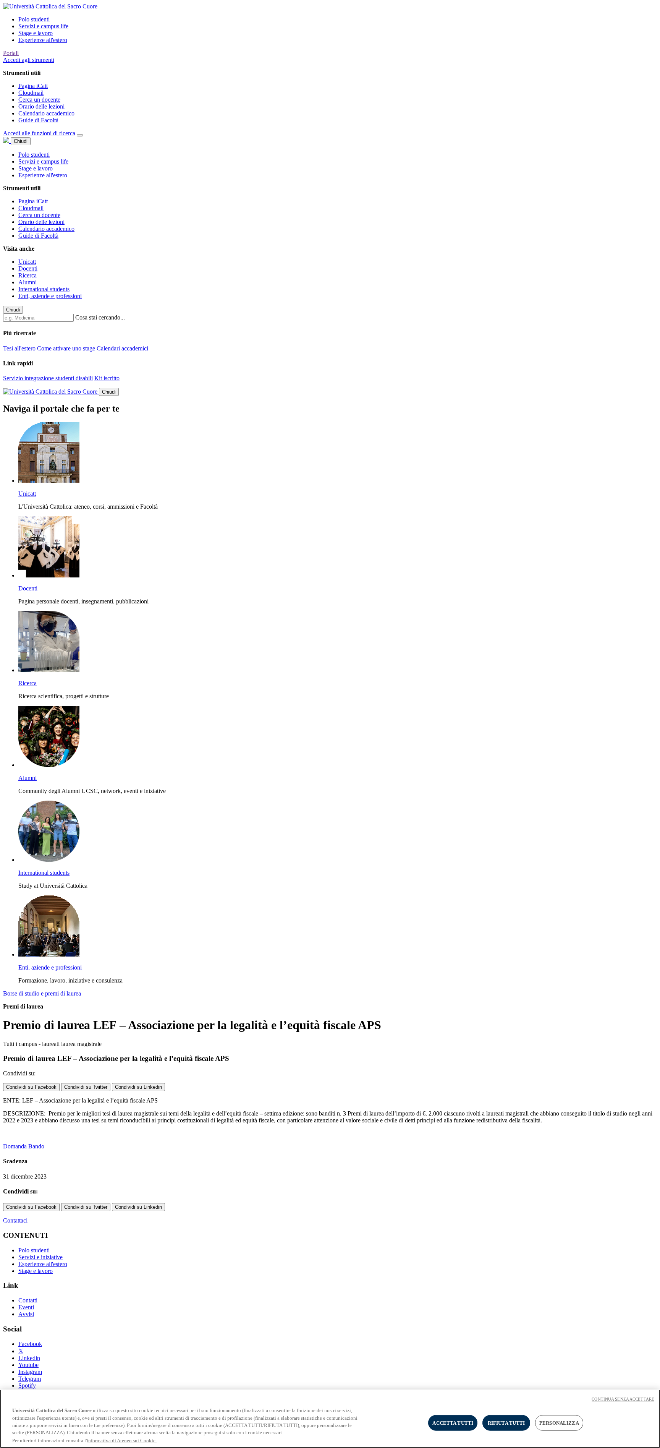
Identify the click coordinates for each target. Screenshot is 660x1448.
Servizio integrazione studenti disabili (48, 378)
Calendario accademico (46, 113)
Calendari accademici (122, 348)
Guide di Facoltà (38, 120)
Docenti (27, 268)
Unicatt (27, 261)
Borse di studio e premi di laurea (42, 993)
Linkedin (29, 1358)
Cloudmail (31, 92)
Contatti (27, 1300)
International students (44, 289)
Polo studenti (34, 19)
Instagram (30, 1372)
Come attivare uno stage (66, 348)
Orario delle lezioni (41, 106)
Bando (36, 1146)
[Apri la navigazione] (80, 135)
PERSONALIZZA (559, 1423)
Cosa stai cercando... (100, 317)
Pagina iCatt (33, 86)
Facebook (30, 1344)
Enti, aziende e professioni (50, 296)
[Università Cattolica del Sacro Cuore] (50, 6)
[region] (330, 1419)
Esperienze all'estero (42, 40)
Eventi (26, 1307)
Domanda (15, 1146)
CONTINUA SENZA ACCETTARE (623, 1399)
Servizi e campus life (43, 26)
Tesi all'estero (19, 348)
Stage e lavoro (35, 33)
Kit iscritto (107, 378)
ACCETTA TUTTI (452, 1423)
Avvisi (26, 1314)
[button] (28, 60)
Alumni (27, 282)
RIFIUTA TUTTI (506, 1423)
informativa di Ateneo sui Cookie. (122, 1440)
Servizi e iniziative (40, 1257)
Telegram (29, 1378)
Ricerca (27, 275)
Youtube (28, 1365)
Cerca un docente (39, 99)
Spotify (27, 1385)
